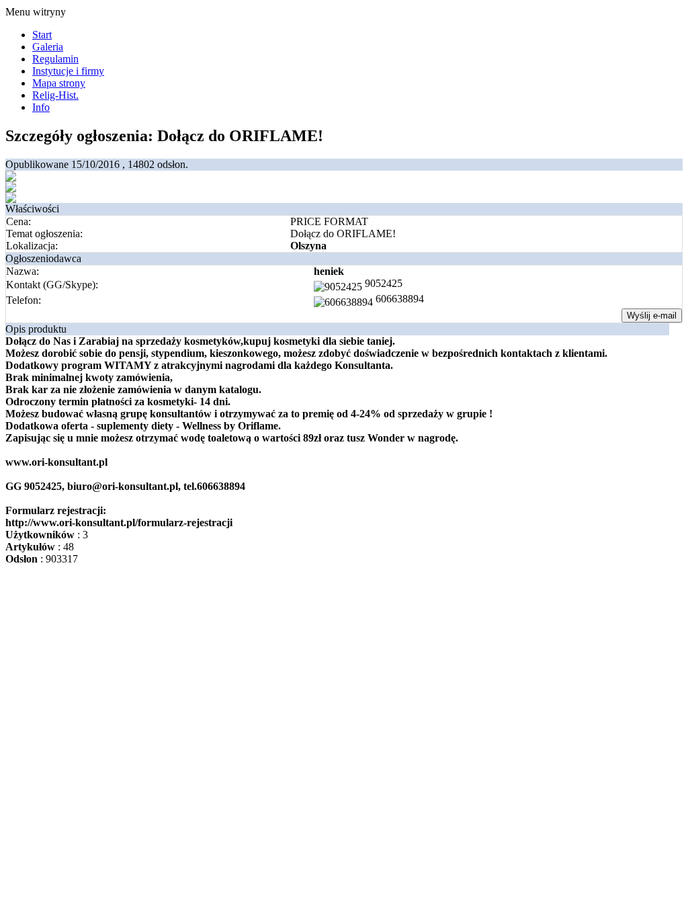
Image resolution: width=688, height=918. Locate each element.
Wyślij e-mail (652, 315)
